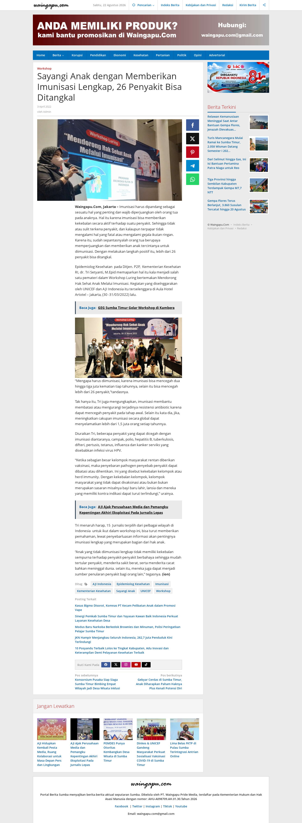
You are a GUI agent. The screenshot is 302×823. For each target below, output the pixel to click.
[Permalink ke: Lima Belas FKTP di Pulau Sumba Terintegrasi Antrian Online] (184, 729)
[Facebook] (105, 664)
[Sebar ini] (192, 125)
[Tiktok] (146, 664)
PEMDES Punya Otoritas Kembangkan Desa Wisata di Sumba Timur (116, 751)
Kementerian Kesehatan (94, 591)
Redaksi (242, 228)
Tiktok (167, 806)
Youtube (181, 806)
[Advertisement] (54, 265)
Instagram (153, 806)
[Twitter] (115, 664)
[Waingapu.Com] (51, 5)
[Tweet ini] (192, 138)
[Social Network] (264, 5)
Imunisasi (162, 584)
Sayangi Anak (125, 591)
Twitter (137, 806)
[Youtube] (136, 664)
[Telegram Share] (192, 165)
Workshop (44, 68)
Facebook (122, 806)
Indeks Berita (241, 224)
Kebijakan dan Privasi (220, 228)
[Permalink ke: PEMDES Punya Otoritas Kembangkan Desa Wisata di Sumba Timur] (118, 729)
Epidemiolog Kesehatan (133, 584)
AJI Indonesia (102, 584)
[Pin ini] (192, 152)
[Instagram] (125, 664)
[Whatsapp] (192, 179)
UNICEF (146, 591)
